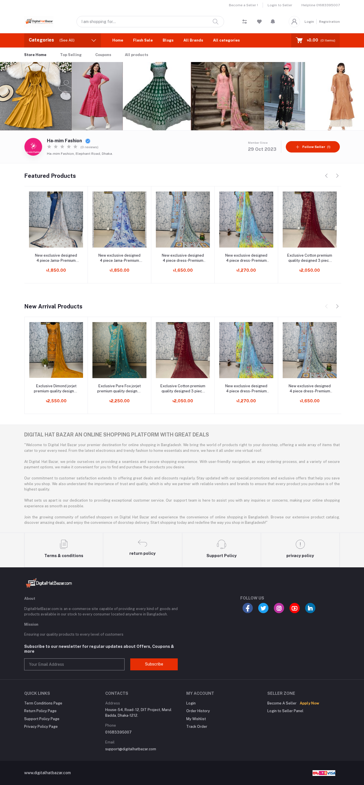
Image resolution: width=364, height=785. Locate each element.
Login (309, 22)
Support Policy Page (41, 719)
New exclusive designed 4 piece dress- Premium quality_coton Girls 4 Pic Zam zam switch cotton (246, 258)
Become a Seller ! (243, 5)
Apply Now (309, 703)
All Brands (193, 40)
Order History (198, 711)
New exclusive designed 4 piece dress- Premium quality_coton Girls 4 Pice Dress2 (183, 258)
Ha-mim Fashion (65, 140)
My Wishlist (196, 719)
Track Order (196, 726)
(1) (316, 147)
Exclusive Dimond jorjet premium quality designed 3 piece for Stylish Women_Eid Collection (56, 389)
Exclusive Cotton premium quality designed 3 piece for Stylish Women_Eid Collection (309, 258)
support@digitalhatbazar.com (130, 749)
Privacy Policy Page (41, 726)
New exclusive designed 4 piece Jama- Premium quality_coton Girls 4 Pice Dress (120, 258)
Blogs (168, 40)
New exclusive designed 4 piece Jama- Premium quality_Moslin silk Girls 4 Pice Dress (56, 258)
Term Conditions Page (43, 703)
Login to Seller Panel (285, 711)
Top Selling (71, 55)
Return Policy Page (40, 711)
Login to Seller (280, 5)
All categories (226, 40)
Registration (329, 22)
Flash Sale (143, 40)
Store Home (35, 55)
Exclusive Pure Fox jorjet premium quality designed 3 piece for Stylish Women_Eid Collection (119, 389)
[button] (273, 21)
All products (136, 55)
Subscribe (154, 664)
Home (117, 40)
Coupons (103, 55)
